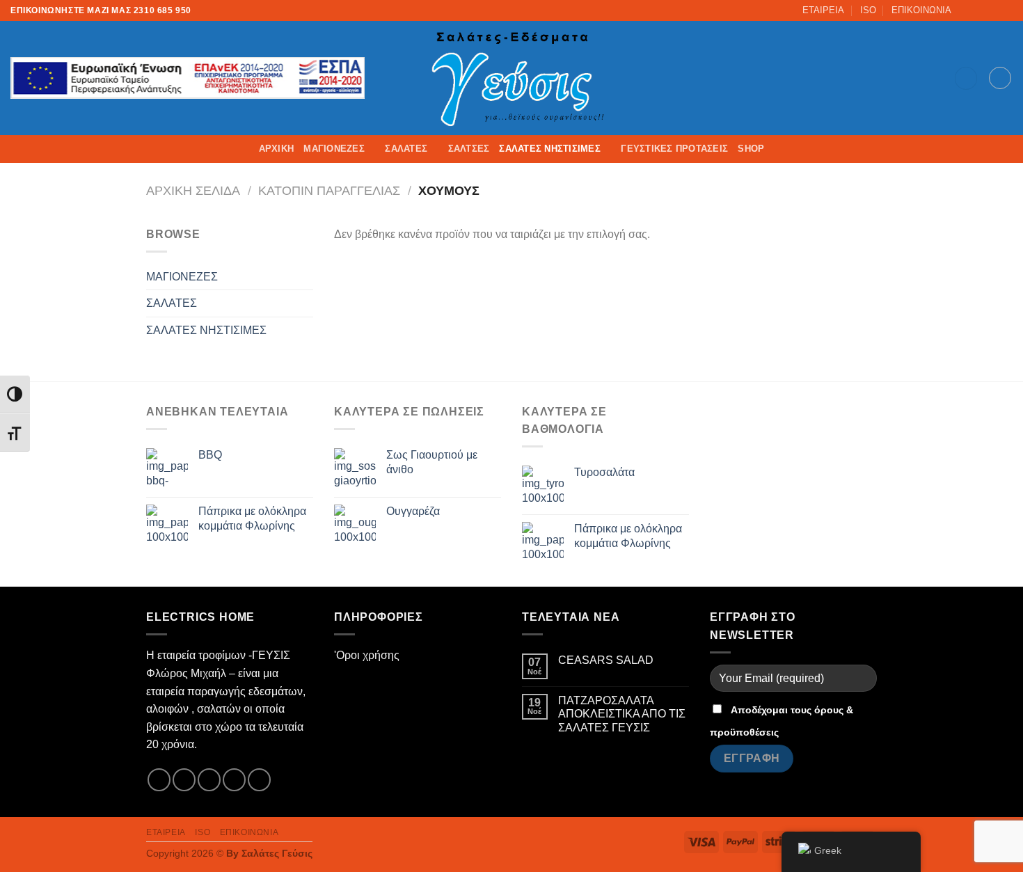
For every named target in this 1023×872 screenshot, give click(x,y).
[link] (511, 78)
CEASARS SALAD (605, 660)
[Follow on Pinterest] (259, 779)
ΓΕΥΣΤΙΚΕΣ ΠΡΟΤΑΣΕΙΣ (674, 148)
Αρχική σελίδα (193, 190)
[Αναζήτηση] (966, 78)
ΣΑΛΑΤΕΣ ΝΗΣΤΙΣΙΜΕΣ (550, 148)
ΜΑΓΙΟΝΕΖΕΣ (334, 148)
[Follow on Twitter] (992, 10)
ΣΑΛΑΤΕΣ (406, 148)
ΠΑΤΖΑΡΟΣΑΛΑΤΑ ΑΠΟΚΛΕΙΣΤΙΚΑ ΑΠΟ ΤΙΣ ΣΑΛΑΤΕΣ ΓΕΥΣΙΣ (621, 714)
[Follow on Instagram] (979, 10)
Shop (751, 148)
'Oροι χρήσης (366, 655)
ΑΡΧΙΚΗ (276, 148)
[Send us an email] (1005, 10)
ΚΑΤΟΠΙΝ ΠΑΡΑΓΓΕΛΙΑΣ (329, 190)
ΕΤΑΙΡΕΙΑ (823, 10)
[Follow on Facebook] (966, 10)
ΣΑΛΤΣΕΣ (469, 148)
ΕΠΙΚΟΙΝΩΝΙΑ (921, 10)
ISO (868, 10)
